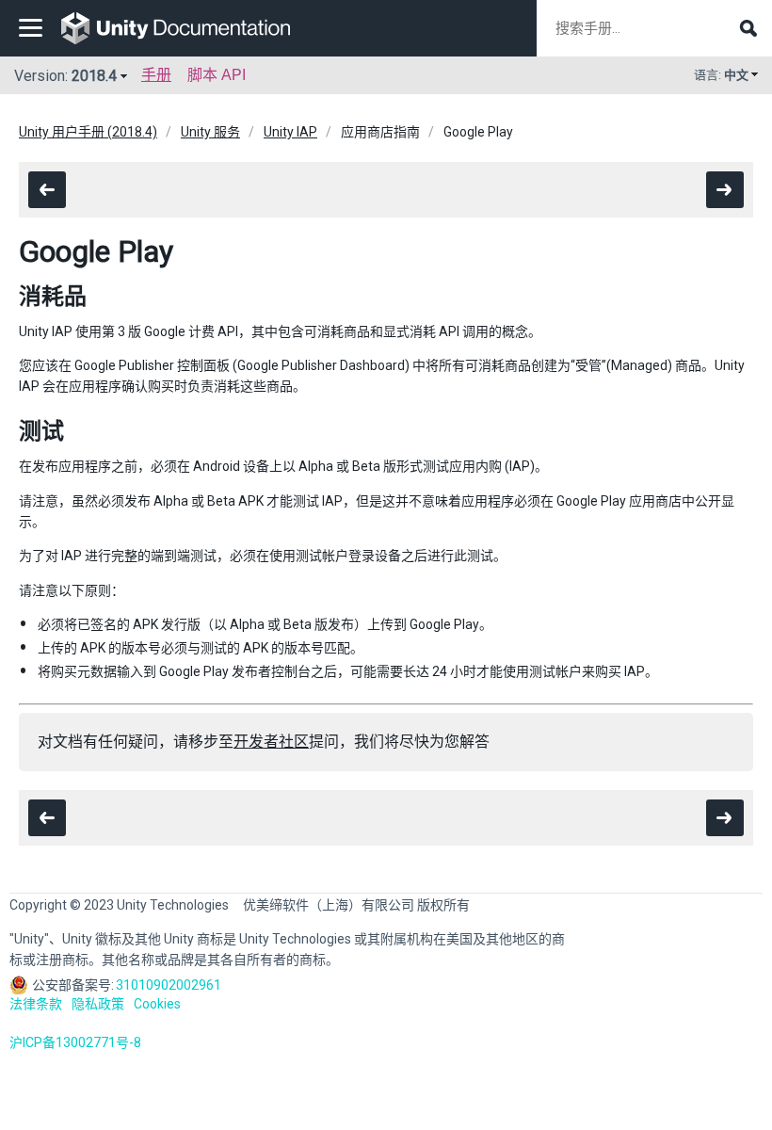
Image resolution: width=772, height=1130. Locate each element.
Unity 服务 (210, 131)
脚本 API (216, 75)
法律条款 (35, 1003)
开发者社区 (271, 742)
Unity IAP (290, 131)
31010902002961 (168, 985)
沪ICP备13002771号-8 (75, 1042)
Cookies (157, 1003)
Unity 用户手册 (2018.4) (88, 131)
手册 (156, 75)
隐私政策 (98, 1003)
